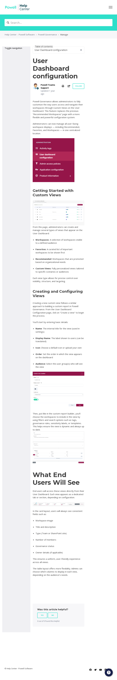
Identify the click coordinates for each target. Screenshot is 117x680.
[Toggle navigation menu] (111, 7)
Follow (78, 86)
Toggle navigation (13, 48)
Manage (64, 34)
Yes (42, 615)
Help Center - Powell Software (20, 34)
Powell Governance (47, 34)
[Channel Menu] (109, 672)
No (53, 615)
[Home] (17, 7)
